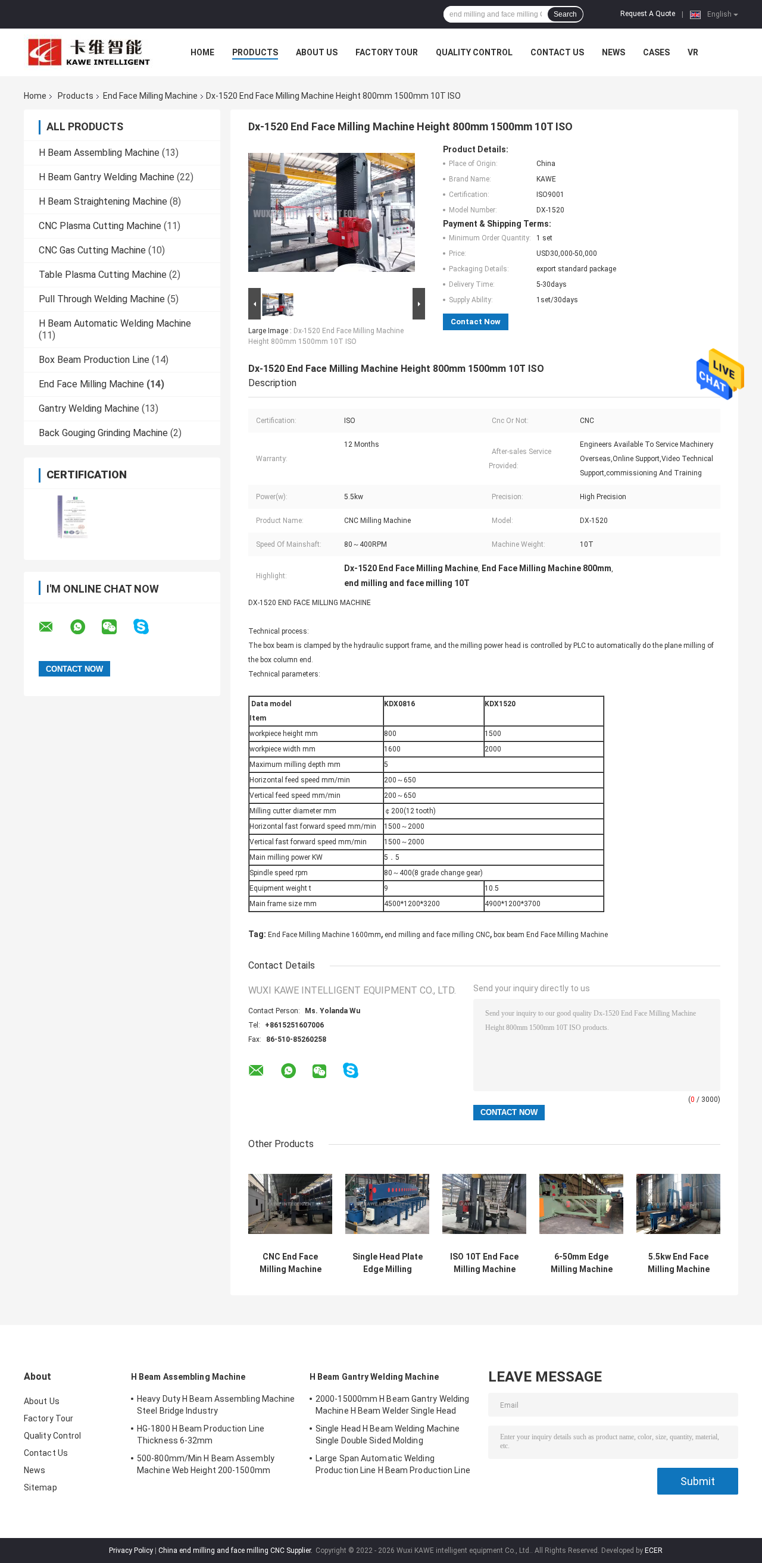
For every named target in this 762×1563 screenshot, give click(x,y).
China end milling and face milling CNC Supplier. (236, 1550)
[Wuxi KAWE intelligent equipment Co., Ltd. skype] (148, 626)
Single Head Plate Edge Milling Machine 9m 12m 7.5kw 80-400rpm (387, 1263)
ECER (654, 1550)
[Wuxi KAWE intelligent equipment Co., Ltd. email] (53, 627)
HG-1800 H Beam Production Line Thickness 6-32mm (200, 1434)
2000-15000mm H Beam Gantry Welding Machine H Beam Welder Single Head (392, 1404)
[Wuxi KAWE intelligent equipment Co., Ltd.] (89, 52)
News (613, 52)
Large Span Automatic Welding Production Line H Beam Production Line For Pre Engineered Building (393, 1466)
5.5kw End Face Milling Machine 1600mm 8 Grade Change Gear (678, 1263)
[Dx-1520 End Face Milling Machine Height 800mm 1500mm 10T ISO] (331, 214)
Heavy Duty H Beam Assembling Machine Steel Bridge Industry (216, 1404)
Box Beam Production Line (94, 359)
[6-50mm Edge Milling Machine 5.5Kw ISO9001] (581, 1204)
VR (693, 52)
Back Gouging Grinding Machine (103, 432)
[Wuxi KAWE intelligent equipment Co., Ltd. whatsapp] (85, 627)
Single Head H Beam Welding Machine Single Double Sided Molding (388, 1434)
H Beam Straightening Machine (103, 201)
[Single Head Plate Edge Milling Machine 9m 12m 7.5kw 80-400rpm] (387, 1204)
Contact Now (476, 321)
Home (202, 52)
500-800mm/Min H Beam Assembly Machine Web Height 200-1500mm (205, 1464)
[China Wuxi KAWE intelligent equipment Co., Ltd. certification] (73, 516)
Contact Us (557, 52)
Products (255, 52)
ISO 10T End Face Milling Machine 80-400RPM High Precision (484, 1263)
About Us (317, 52)
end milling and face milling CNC (437, 935)
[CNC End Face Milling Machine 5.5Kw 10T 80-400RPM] (290, 1204)
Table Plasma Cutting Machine (103, 274)
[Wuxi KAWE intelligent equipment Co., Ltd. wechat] (117, 627)
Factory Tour (386, 52)
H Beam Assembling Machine (99, 152)
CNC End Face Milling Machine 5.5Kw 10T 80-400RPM (290, 1263)
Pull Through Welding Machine (102, 299)
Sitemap (40, 1487)
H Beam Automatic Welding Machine (115, 323)
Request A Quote (647, 14)
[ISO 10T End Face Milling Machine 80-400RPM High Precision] (484, 1204)
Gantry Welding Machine (89, 408)
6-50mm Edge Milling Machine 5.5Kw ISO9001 (582, 1263)
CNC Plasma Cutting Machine (100, 225)
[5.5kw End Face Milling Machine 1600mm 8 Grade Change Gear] (678, 1204)
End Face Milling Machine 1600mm (324, 935)
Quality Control (474, 52)
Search (565, 14)
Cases (656, 52)
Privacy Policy (131, 1550)
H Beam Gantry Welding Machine (106, 177)
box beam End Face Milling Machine (551, 935)
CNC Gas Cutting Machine (92, 250)
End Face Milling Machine (150, 96)
